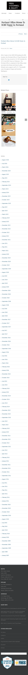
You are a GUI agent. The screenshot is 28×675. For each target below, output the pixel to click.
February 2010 (6, 533)
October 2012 (5, 443)
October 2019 (5, 265)
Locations (17, 13)
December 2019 (6, 258)
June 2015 (4, 385)
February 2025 (6, 181)
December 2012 (6, 435)
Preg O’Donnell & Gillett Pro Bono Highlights (10, 641)
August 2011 (5, 479)
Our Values (3, 632)
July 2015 (4, 381)
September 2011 (6, 475)
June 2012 (4, 450)
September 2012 (6, 446)
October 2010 (5, 512)
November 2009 (6, 544)
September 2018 (6, 301)
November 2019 (6, 261)
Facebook (3, 80)
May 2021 (4, 247)
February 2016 (6, 366)
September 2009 (6, 548)
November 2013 (6, 414)
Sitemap (3, 647)
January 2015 (5, 392)
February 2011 (6, 497)
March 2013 (5, 424)
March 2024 (5, 189)
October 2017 (5, 323)
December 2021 (6, 239)
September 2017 (6, 326)
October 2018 (5, 298)
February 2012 (6, 457)
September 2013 (6, 417)
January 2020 (5, 254)
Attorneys (4, 13)
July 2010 (4, 522)
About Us (23, 15)
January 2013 (5, 432)
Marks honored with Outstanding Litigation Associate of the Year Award (13, 619)
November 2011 (6, 468)
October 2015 (5, 377)
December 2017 (6, 319)
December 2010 (6, 504)
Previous (21, 34)
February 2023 (6, 218)
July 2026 (4, 163)
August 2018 (5, 305)
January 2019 (5, 287)
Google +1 (12, 80)
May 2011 (4, 490)
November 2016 (6, 341)
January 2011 (5, 501)
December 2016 (6, 337)
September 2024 (6, 185)
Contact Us (3, 635)
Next (25, 34)
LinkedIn (8, 80)
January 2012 (5, 461)
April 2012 (5, 454)
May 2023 (4, 207)
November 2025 (6, 170)
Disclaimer (3, 644)
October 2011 (5, 472)
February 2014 (6, 406)
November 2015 (6, 374)
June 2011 (4, 486)
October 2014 (5, 399)
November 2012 (6, 439)
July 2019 (4, 276)
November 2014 (6, 395)
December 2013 (6, 410)
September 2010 (6, 515)
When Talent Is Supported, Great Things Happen (11, 623)
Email (15, 80)
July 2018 (4, 308)
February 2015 (6, 388)
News (11, 48)
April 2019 (5, 283)
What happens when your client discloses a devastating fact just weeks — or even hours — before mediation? (13, 612)
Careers (2, 638)
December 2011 (6, 464)
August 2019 (5, 272)
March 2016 (5, 363)
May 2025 (4, 178)
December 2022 (6, 225)
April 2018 (5, 316)
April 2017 (5, 334)
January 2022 (5, 236)
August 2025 (5, 174)
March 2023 (5, 214)
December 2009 (6, 541)
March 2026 (5, 167)
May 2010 (4, 526)
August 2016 (5, 352)
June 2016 (4, 359)
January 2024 (5, 192)
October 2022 (5, 232)
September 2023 (6, 203)
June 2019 (4, 279)
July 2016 (4, 356)
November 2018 (6, 294)
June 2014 (4, 403)
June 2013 (4, 421)
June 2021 (4, 243)
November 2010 (6, 508)
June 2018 (4, 312)
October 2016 (5, 345)
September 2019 (6, 268)
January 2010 (5, 537)
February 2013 (6, 428)
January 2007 (5, 555)
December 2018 (6, 290)
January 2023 (5, 221)
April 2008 (5, 551)
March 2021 (5, 250)
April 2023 (5, 210)
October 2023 (5, 199)
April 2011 (5, 493)
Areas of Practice (11, 15)
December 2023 (6, 196)
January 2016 (5, 370)
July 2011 (4, 483)
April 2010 (5, 530)
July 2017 (4, 330)
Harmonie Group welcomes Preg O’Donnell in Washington (13, 615)
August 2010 (5, 519)
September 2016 (6, 348)
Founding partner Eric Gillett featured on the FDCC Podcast (13, 608)
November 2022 (6, 229)
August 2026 (5, 160)
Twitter (5, 80)
